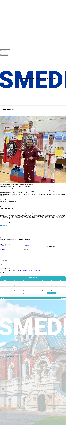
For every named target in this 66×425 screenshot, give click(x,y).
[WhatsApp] (4, 225)
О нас (1, 357)
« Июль (2, 298)
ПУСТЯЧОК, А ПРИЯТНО (61, 243)
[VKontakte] (63, 57)
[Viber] (5, 225)
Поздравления (26, 245)
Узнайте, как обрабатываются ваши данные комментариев (29, 270)
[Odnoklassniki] (65, 57)
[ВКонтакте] (1, 225)
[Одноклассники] (2, 225)
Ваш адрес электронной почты (15, 53)
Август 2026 (33, 277)
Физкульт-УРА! (3, 245)
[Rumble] (61, 57)
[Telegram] (6, 225)
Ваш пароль (12, 48)
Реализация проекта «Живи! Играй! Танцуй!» (8, 243)
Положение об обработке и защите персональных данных (9, 356)
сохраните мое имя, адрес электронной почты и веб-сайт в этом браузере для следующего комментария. (20, 266)
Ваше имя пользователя (14, 47)
